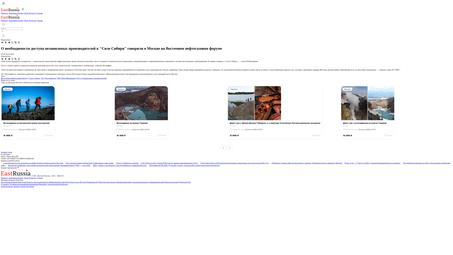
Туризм (40, 13)
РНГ (59, 78)
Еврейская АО (93, 182)
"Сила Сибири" (34, 78)
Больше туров (6, 152)
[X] (12, 42)
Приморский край (123, 182)
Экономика (12, 13)
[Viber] (15, 42)
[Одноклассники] (5, 42)
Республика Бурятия (9, 182)
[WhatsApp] (18, 42)
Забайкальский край (56, 182)
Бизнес (20, 13)
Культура (32, 13)
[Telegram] (9, 42)
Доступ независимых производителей (91, 78)
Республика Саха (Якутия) (75, 182)
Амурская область (40, 182)
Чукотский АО (185, 182)
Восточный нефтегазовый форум (14, 78)
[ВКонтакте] (2, 42)
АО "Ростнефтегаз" (49, 78)
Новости (4, 13)
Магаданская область (107, 182)
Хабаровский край (156, 182)
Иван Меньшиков (68, 78)
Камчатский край (171, 182)
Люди (26, 13)
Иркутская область (25, 182)
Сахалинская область (140, 182)
